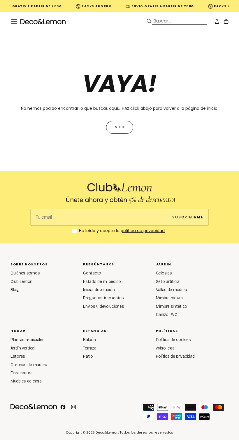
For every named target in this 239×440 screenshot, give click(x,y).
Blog (14, 289)
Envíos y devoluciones (103, 306)
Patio (88, 356)
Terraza (89, 348)
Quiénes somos (25, 273)
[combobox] (179, 21)
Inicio (119, 127)
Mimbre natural (170, 297)
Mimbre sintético (171, 306)
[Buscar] (149, 21)
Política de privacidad (175, 356)
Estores (17, 356)
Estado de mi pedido (102, 281)
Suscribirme (187, 217)
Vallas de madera (171, 289)
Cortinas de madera (28, 364)
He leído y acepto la (122, 231)
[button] (13, 21)
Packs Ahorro (95, 6)
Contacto (92, 273)
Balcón (89, 339)
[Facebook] (63, 407)
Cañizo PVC (167, 314)
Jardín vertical (22, 348)
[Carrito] (226, 22)
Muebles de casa (26, 381)
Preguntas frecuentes (103, 297)
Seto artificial (168, 281)
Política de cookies (173, 339)
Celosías (164, 273)
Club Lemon (21, 281)
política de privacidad (143, 231)
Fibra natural (21, 373)
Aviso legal (165, 348)
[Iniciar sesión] (217, 22)
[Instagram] (73, 407)
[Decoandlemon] (33, 407)
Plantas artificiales (27, 339)
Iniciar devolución (99, 289)
